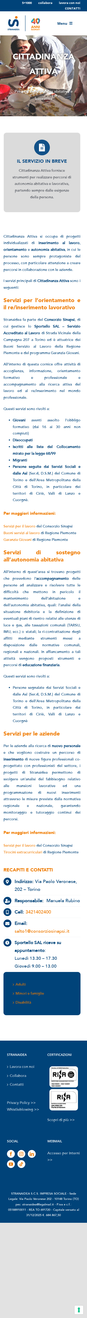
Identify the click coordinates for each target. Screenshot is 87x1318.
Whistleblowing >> (23, 1109)
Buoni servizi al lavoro (21, 533)
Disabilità (23, 1002)
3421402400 (38, 912)
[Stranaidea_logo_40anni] (24, 15)
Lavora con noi (22, 1066)
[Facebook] (11, 1154)
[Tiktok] (21, 1164)
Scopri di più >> (61, 1120)
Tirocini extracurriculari (22, 852)
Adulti (21, 984)
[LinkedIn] (32, 1154)
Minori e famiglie (30, 993)
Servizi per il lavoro (19, 526)
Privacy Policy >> (21, 1102)
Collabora (18, 1075)
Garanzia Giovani (17, 539)
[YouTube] (11, 1164)
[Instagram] (21, 1154)
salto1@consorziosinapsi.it (42, 931)
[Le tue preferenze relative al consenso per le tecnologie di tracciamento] (78, 1310)
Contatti (17, 1084)
